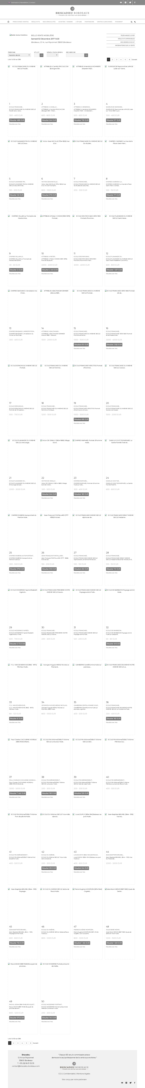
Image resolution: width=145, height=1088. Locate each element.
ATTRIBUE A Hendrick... (82, 107)
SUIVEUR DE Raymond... (114, 107)
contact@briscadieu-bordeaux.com (26, 1066)
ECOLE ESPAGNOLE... (16, 406)
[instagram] (125, 2)
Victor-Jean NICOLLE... (49, 182)
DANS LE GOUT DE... (113, 481)
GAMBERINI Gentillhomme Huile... (86, 705)
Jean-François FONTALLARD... (52, 556)
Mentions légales (83, 1074)
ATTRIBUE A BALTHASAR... (50, 331)
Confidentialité (69, 1074)
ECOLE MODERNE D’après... (19, 630)
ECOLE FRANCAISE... (16, 107)
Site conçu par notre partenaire (74, 1079)
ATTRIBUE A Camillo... (49, 107)
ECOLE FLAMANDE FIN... (17, 182)
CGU (60, 1074)
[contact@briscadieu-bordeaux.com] (121, 2)
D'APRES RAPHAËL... (81, 481)
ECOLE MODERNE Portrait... (52, 1004)
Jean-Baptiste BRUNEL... (115, 855)
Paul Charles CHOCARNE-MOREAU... (22, 780)
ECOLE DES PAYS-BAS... (82, 256)
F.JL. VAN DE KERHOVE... (17, 705)
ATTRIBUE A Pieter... (48, 256)
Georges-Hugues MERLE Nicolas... (54, 705)
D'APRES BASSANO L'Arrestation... (22, 331)
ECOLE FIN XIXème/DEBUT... (51, 780)
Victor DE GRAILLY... (48, 481)
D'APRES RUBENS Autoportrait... (21, 556)
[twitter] (130, 2)
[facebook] (135, 2)
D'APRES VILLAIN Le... (16, 256)
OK (41, 55)
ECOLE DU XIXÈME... (48, 929)
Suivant (134, 59)
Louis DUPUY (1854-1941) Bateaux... (86, 855)
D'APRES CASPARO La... (114, 182)
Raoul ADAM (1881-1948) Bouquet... (22, 1004)
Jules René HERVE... (113, 929)
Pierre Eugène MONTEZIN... (84, 929)
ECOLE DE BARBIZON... (114, 630)
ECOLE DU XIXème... (48, 855)
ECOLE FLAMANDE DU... (114, 256)
